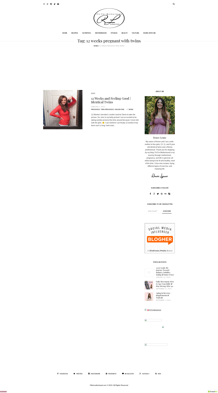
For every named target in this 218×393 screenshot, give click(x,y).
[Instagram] (51, 4)
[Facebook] (44, 4)
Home (96, 45)
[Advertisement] (109, 64)
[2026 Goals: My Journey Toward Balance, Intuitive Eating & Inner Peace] (149, 272)
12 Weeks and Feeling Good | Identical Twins (111, 100)
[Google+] (47, 4)
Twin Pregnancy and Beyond (112, 109)
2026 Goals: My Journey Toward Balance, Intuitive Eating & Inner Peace (165, 271)
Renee (131, 109)
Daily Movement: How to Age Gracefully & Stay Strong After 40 (165, 284)
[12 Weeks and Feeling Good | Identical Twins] (62, 109)
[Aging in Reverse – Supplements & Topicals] (149, 296)
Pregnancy (95, 109)
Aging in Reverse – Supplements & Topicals (163, 295)
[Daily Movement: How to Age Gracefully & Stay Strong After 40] (149, 285)
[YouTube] (58, 4)
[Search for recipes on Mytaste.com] (145, 310)
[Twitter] (54, 4)
